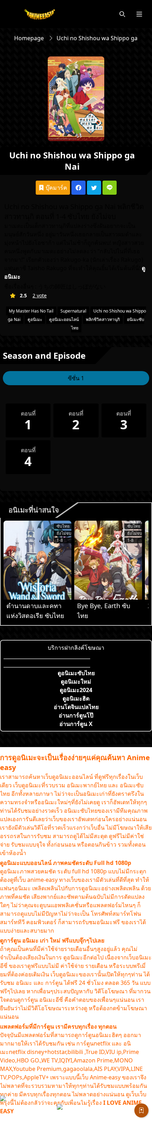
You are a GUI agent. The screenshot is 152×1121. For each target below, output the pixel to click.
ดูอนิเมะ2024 (76, 690)
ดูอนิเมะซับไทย (76, 673)
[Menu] (139, 14)
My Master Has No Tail (31, 311)
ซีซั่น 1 (76, 378)
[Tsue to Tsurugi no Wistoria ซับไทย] (37, 560)
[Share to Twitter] (94, 188)
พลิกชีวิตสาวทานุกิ (103, 319)
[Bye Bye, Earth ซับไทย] (108, 560)
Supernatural (73, 311)
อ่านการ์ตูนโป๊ (76, 715)
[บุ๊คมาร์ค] (141, 1110)
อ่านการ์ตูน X (76, 724)
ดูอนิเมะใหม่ (76, 681)
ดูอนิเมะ (35, 319)
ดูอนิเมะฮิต (76, 698)
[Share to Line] (110, 188)
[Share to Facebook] (78, 188)
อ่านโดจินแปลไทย (76, 707)
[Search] (122, 14)
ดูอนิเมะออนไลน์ (64, 319)
